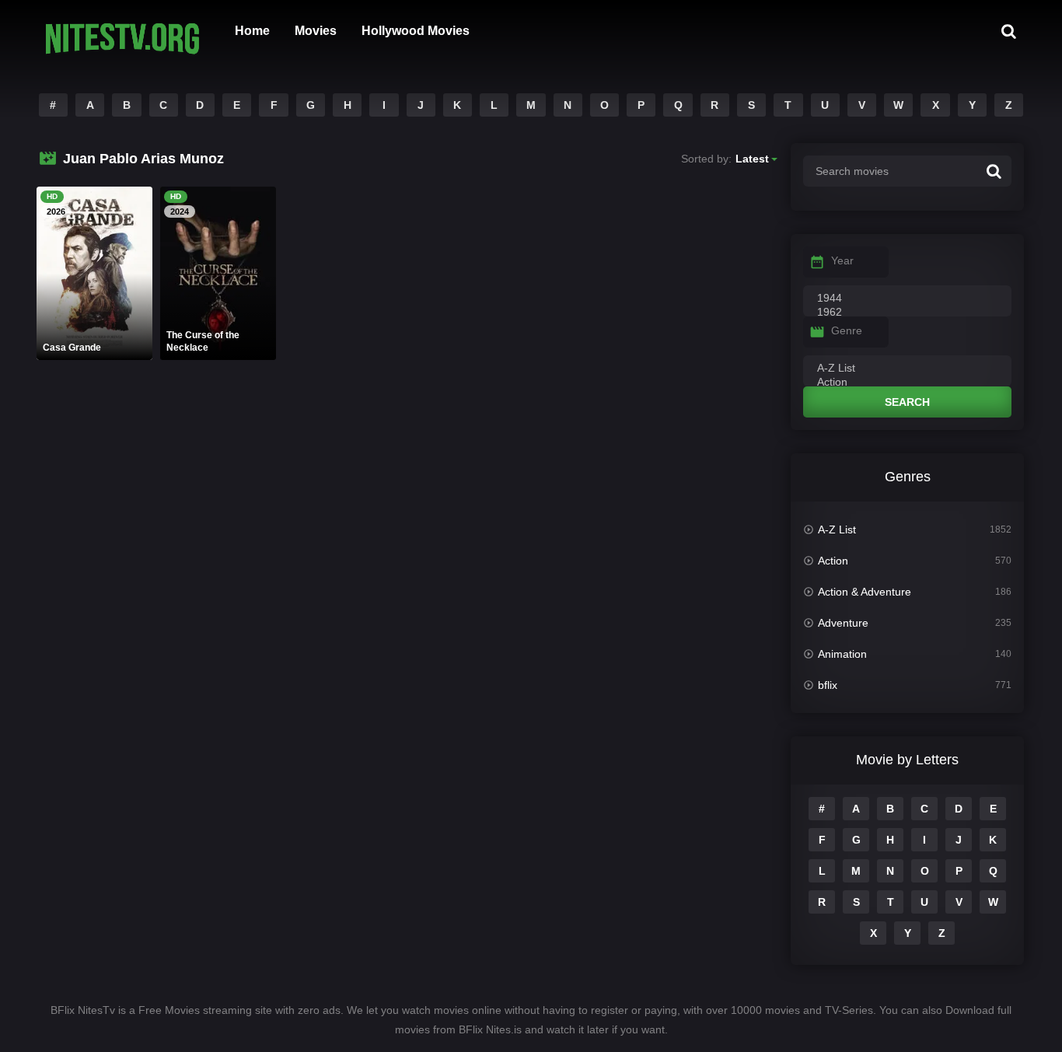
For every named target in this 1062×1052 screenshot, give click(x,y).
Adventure (843, 623)
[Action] (907, 383)
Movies (316, 30)
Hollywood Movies (416, 30)
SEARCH (907, 402)
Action (833, 560)
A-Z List (837, 529)
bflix (827, 685)
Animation (842, 654)
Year (842, 260)
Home (252, 30)
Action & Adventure (864, 591)
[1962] (907, 313)
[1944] (907, 299)
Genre (846, 330)
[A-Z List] (907, 369)
